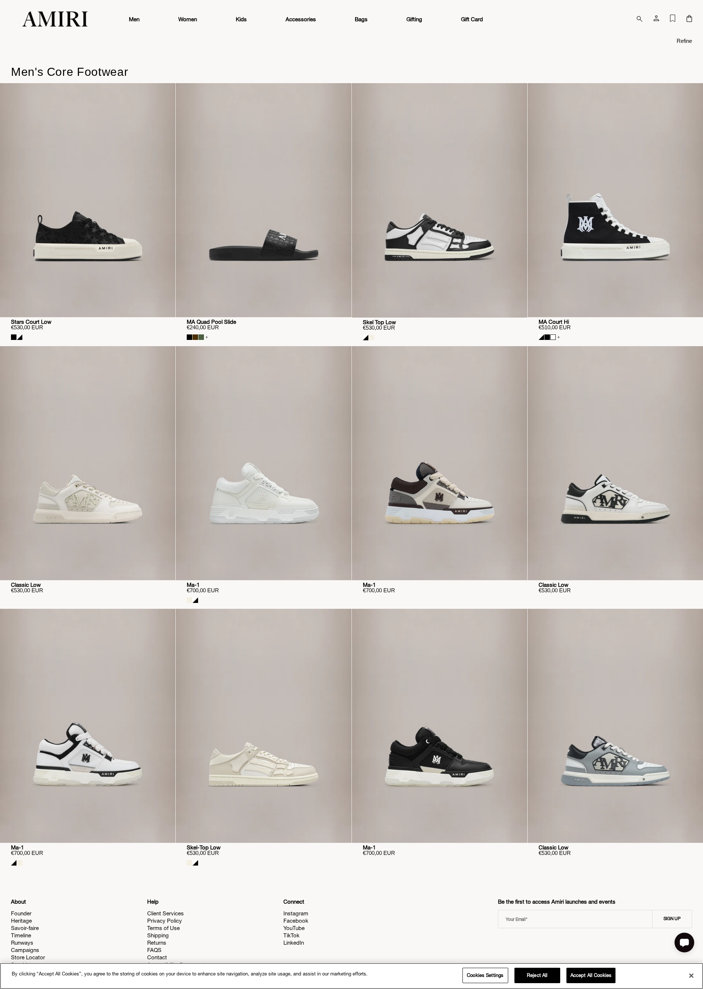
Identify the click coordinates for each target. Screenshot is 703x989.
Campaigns (25, 950)
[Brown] (195, 337)
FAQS (154, 950)
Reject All (537, 975)
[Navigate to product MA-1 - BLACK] (439, 726)
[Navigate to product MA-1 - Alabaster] (263, 463)
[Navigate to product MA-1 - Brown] (439, 463)
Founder (21, 913)
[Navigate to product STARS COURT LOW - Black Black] (87, 200)
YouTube (294, 928)
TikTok (291, 935)
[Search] (640, 19)
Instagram (295, 913)
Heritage (21, 921)
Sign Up (672, 918)
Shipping (158, 935)
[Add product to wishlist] (165, 94)
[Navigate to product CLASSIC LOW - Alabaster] (87, 463)
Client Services (165, 913)
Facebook (295, 921)
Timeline (21, 935)
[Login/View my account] (656, 19)
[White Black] (19, 337)
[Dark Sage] (201, 337)
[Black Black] (13, 337)
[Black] (547, 337)
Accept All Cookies (590, 975)
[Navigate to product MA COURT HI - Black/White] (615, 200)
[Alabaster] (371, 337)
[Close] (691, 975)
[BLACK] (189, 337)
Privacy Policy (164, 921)
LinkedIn (293, 943)
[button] (689, 19)
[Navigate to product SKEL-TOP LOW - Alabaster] (263, 726)
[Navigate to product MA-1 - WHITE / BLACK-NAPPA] (87, 726)
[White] (553, 337)
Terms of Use (163, 928)
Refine (684, 41)
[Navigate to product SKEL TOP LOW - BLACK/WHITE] (439, 200)
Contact (157, 957)
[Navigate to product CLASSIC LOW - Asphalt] (615, 726)
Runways (22, 943)
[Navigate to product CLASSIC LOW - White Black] (615, 463)
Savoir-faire (25, 928)
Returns (156, 943)
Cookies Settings (485, 975)
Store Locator (28, 957)
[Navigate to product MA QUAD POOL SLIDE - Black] (263, 200)
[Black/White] (365, 337)
